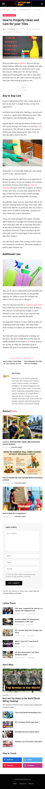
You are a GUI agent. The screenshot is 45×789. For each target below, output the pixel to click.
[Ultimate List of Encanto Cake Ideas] (8, 743)
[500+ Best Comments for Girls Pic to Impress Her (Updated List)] (8, 610)
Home (15, 783)
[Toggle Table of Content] (22, 87)
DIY (29, 342)
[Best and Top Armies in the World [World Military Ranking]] (22, 681)
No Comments (8, 32)
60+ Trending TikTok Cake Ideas (26, 722)
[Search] (42, 3)
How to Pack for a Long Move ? (15, 513)
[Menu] (3, 3)
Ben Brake (12, 29)
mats (40, 126)
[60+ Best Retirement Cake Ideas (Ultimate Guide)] (8, 654)
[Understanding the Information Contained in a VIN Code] (8, 621)
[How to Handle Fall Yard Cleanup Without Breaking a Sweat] (22, 463)
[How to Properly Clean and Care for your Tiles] (22, 47)
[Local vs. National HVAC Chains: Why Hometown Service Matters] (22, 427)
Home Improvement (9, 15)
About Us (31, 783)
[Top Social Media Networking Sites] (8, 714)
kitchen (23, 63)
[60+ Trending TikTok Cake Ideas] (8, 724)
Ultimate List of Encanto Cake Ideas (28, 742)
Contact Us (22, 783)
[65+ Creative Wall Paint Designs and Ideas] (8, 632)
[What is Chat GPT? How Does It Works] (8, 643)
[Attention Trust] (22, 3)
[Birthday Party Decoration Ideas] (8, 734)
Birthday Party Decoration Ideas (27, 732)
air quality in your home (33, 305)
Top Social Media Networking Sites (28, 712)
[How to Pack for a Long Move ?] (22, 499)
